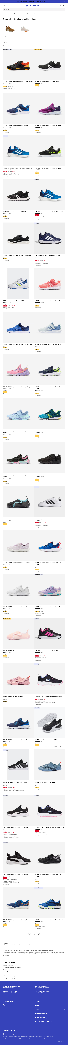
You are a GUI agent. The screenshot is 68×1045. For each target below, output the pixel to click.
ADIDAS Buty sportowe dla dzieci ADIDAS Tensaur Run (17, 168)
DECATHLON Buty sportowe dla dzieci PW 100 (47, 81)
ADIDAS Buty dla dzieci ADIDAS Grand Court (15, 782)
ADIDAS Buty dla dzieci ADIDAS (43, 519)
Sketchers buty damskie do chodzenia (12, 967)
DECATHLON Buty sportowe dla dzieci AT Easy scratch (17, 344)
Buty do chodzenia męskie (10, 35)
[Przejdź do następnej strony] (38, 934)
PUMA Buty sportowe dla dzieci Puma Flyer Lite (15, 827)
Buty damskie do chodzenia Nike (10, 974)
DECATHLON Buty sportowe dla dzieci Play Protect (16, 562)
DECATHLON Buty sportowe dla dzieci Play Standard (17, 255)
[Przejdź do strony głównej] (32, 6)
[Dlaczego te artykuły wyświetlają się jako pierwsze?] (3, 46)
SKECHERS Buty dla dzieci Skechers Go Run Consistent (49, 696)
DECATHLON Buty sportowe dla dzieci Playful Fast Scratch (48, 387)
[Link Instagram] (7, 1005)
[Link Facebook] (4, 1005)
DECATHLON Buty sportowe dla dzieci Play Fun (15, 739)
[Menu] (4, 5)
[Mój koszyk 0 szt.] (63, 5)
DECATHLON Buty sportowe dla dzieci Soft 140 (15, 125)
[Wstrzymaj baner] (62, 2)
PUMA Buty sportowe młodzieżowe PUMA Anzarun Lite (49, 739)
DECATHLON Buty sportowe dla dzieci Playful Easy (16, 387)
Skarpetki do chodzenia (8, 965)
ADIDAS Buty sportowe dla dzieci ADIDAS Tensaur (48, 255)
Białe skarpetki (6, 971)
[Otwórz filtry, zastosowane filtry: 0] (5, 42)
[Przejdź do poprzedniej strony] (29, 934)
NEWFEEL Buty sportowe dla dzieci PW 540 (14, 211)
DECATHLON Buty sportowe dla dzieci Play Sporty (48, 125)
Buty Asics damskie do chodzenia (11, 976)
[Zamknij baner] (64, 2)
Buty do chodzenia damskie (25, 35)
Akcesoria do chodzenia (8, 973)
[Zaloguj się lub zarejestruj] (60, 5)
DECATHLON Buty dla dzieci (10, 519)
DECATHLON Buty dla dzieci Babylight (13, 696)
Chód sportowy (6, 969)
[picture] (18, 64)
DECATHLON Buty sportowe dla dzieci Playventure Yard (18, 81)
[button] (14, 88)
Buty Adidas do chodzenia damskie (11, 978)
